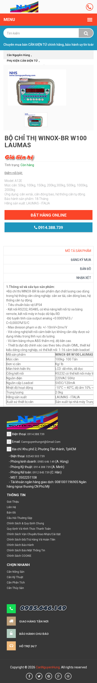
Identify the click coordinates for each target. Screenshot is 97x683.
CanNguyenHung (48, 667)
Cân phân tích (16, 582)
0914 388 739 (42, 467)
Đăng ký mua (81, 260)
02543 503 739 (35, 456)
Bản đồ (85, 269)
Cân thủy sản (15, 588)
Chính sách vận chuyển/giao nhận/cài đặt (34, 534)
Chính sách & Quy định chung (25, 523)
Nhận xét (83, 278)
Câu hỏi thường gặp (19, 518)
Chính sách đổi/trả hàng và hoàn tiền (31, 539)
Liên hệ (11, 507)
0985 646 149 (46, 461)
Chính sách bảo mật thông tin (26, 550)
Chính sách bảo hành (20, 545)
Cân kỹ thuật (15, 577)
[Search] (86, 33)
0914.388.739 (50, 227)
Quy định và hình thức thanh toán (29, 528)
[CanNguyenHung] (24, 6)
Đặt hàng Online (49, 215)
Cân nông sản (15, 571)
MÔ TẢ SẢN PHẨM (78, 251)
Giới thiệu (13, 501)
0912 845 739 (41, 472)
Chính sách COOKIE (19, 555)
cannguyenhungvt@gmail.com (40, 441)
